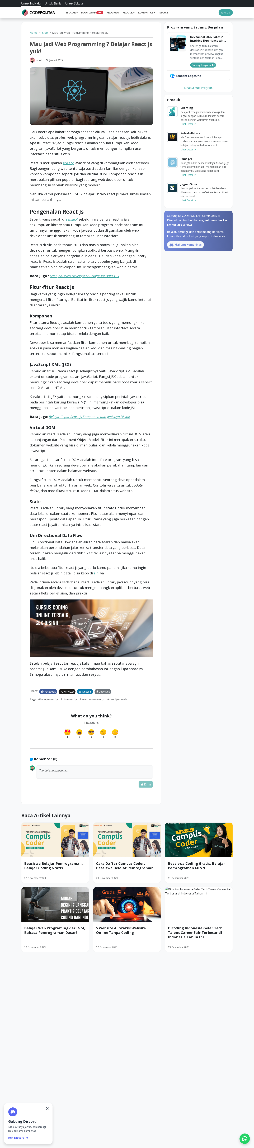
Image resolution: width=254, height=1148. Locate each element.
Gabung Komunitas (188, 244)
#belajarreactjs (48, 699)
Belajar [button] (70, 12)
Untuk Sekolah (74, 3)
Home (33, 33)
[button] (94, 772)
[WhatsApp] (244, 1138)
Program (113, 12)
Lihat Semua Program (198, 88)
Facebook (50, 691)
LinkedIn (87, 691)
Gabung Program (201, 65)
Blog (45, 33)
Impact (163, 12)
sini (96, 573)
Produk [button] (128, 12)
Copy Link (104, 691)
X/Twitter (68, 691)
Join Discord (16, 1138)
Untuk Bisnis (53, 3)
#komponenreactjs (92, 699)
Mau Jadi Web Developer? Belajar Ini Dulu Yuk (84, 276)
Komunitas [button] (145, 12)
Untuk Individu (31, 3)
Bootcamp (91, 12)
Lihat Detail (187, 124)
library (68, 163)
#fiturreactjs (69, 699)
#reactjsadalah (117, 699)
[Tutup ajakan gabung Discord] (47, 1108)
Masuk (225, 12)
